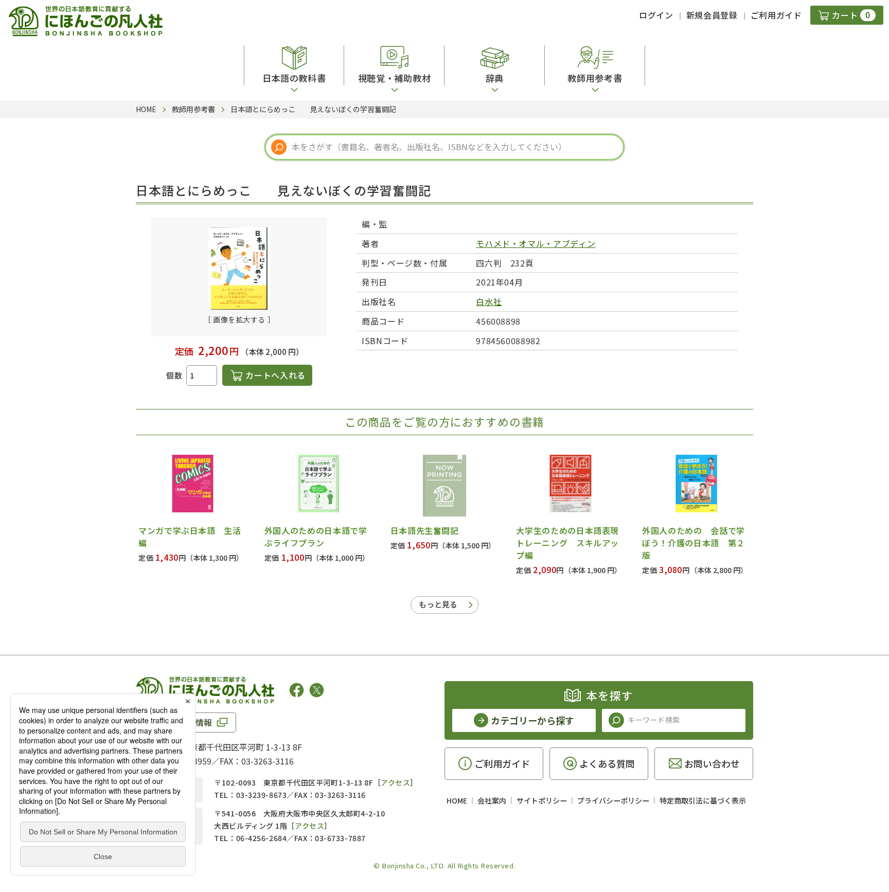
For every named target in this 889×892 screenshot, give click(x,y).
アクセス (395, 782)
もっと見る (438, 604)
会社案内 (491, 800)
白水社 (489, 301)
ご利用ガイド (776, 15)
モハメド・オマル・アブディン (535, 243)
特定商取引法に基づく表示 (703, 800)
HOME (457, 800)
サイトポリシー (542, 800)
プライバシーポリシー (613, 800)
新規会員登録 (712, 15)
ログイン (656, 15)
